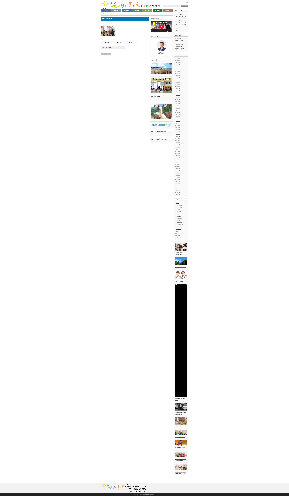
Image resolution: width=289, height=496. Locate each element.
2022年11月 (178, 138)
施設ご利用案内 (180, 213)
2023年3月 (178, 129)
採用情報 (178, 220)
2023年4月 (178, 127)
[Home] (103, 13)
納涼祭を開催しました (180, 44)
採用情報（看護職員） (179, 281)
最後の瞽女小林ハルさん (180, 437)
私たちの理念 (179, 207)
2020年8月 (178, 170)
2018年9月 (178, 188)
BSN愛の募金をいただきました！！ (180, 448)
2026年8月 (178, 58)
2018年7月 (178, 192)
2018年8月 (178, 190)
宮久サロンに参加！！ (107, 47)
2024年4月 (178, 105)
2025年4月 (178, 84)
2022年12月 (178, 136)
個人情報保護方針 (180, 222)
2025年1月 (178, 90)
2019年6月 (178, 177)
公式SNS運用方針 (180, 224)
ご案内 (106, 10)
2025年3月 (178, 86)
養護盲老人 (116, 10)
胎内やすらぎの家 (143, 494)
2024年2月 (178, 110)
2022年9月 (178, 142)
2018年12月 (178, 181)
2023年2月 (178, 131)
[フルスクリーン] (169, 31)
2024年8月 (178, 99)
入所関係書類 (179, 218)
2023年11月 (178, 116)
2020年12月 (178, 164)
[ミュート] (167, 31)
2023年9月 (178, 121)
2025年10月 (178, 73)
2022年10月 (178, 140)
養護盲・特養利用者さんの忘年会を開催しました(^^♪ (180, 473)
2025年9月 (178, 75)
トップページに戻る (106, 54)
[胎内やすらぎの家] (121, 9)
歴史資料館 (157, 10)
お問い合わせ (167, 10)
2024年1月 (178, 112)
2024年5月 (178, 103)
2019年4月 (178, 179)
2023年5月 (178, 125)
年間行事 (137, 10)
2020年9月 (178, 168)
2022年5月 (178, 151)
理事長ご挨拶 (179, 205)
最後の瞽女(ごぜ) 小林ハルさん (180, 399)
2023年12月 (178, 114)
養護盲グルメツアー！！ (180, 427)
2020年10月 (178, 166)
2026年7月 (178, 60)
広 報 (147, 10)
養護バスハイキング (180, 46)
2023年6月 (178, 123)
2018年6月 (178, 194)
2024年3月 (178, 108)
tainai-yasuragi (117, 22)
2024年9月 (178, 97)
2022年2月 (178, 157)
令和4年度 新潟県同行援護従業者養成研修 (180, 413)
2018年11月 (178, 183)
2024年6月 (178, 101)
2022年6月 (178, 149)
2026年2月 (178, 69)
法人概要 (178, 209)
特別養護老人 (126, 10)
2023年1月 (178, 134)
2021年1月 (178, 162)
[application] (161, 26)
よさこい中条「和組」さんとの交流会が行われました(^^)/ (180, 460)
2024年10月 (178, 95)
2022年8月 (178, 144)
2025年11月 (178, 71)
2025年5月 (178, 82)
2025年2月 (178, 88)
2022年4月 (178, 153)
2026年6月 (178, 62)
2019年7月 (178, 175)
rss (187, 2)
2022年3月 (178, 155)
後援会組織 (179, 211)
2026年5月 (178, 64)
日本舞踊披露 (178, 38)
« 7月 (176, 30)
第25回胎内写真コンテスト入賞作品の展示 (180, 253)
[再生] (153, 31)
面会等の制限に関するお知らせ (180, 268)
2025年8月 (178, 77)
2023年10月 (178, 118)
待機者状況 (179, 216)
